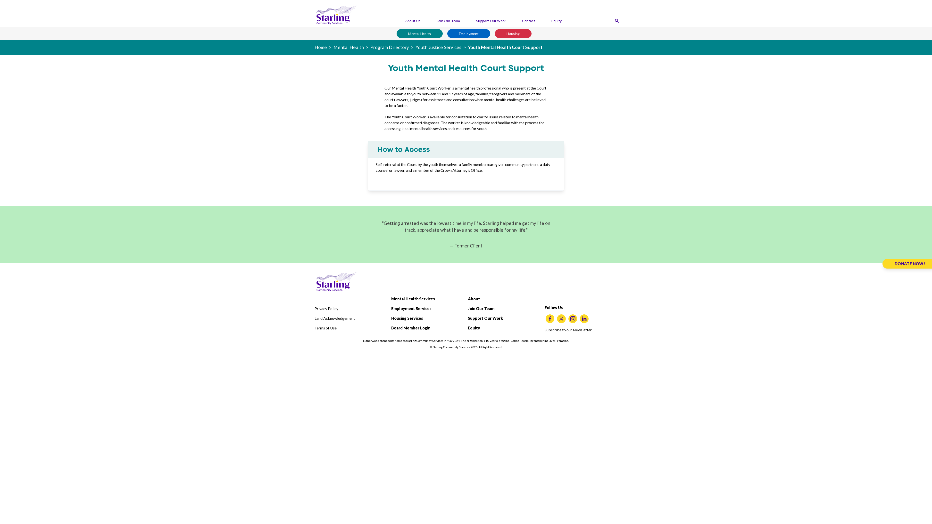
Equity (556, 21)
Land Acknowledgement (335, 318)
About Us (413, 21)
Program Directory (389, 47)
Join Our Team (448, 21)
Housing (513, 34)
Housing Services (407, 318)
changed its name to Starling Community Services (412, 341)
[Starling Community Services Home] (336, 15)
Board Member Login (410, 328)
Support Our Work (491, 21)
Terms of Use (326, 328)
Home (321, 47)
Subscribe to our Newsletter (568, 330)
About (474, 298)
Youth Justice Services (438, 47)
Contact (528, 21)
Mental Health (419, 34)
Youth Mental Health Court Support (505, 47)
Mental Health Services (413, 298)
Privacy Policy (326, 308)
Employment (469, 34)
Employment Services (411, 308)
